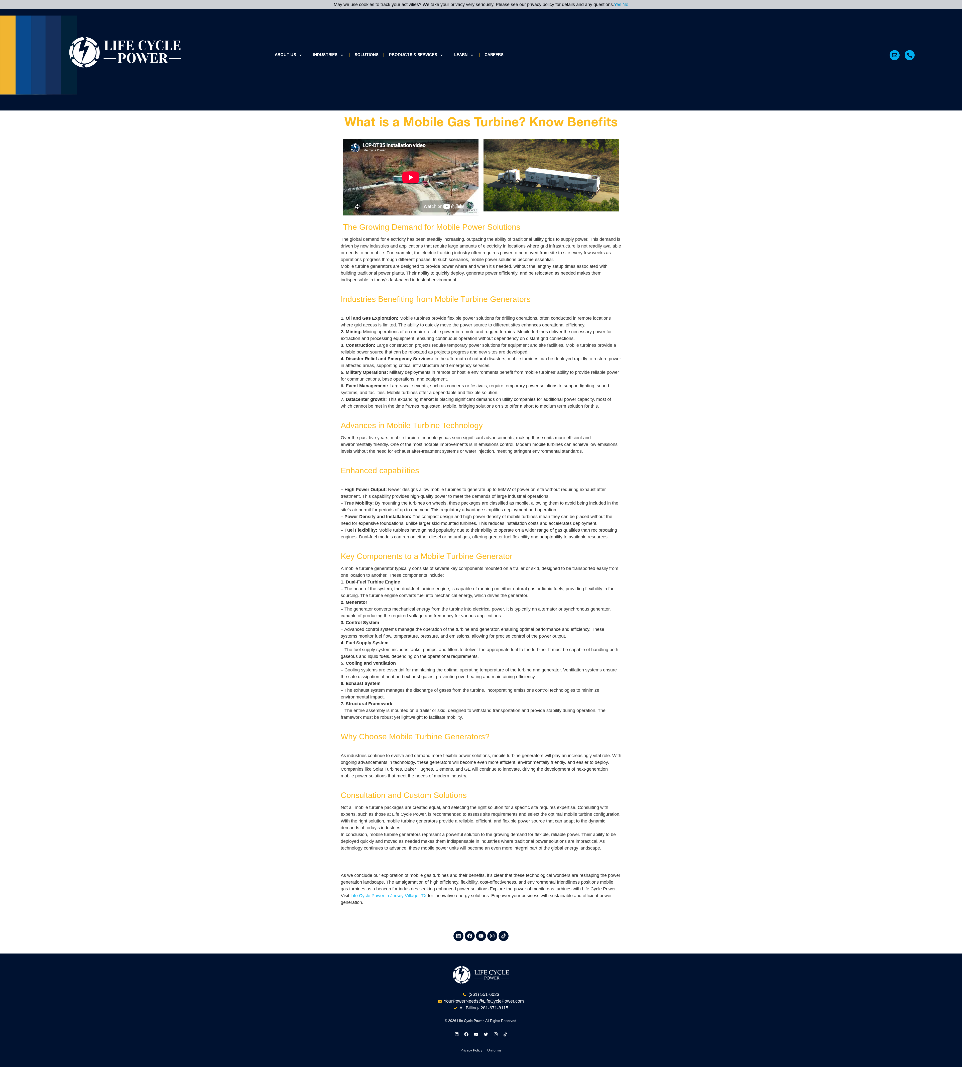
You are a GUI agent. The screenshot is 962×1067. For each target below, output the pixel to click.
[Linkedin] (458, 936)
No (625, 4)
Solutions (366, 55)
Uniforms (494, 1050)
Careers (494, 55)
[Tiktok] (504, 936)
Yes (617, 4)
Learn (460, 55)
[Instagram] (492, 936)
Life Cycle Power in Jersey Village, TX (388, 895)
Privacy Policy (471, 1050)
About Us (285, 55)
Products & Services (413, 55)
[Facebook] (470, 936)
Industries (325, 55)
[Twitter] (486, 1034)
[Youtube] (481, 936)
